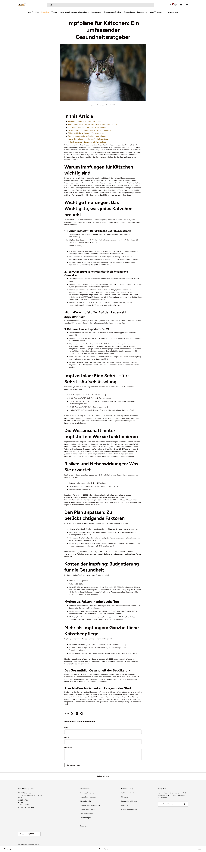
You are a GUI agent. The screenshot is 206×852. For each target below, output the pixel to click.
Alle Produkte (33, 12)
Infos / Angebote (156, 12)
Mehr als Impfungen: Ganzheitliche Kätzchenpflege (87, 142)
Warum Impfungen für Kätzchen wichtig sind (84, 121)
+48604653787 (23, 805)
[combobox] (100, 5)
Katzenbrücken (129, 12)
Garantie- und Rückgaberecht (91, 805)
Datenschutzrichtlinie (87, 809)
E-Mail (66, 737)
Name (66, 727)
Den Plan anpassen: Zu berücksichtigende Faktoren (87, 136)
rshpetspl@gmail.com (26, 807)
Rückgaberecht (85, 801)
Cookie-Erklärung (86, 813)
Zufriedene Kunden (128, 793)
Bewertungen (173, 12)
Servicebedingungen (87, 793)
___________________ (88, 822)
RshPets (24, 844)
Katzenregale (96, 12)
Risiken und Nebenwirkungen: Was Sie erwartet (86, 133)
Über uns (124, 797)
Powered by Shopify (33, 844)
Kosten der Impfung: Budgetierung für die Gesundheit (88, 139)
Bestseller (45, 12)
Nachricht (124, 805)
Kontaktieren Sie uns (129, 801)
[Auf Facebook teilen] (77, 713)
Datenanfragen (85, 818)
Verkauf (54, 12)
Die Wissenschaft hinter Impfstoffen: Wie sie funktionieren (89, 130)
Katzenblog (84, 826)
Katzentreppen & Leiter (112, 12)
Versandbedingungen (88, 797)
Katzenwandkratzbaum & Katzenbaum (74, 12)
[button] (187, 5)
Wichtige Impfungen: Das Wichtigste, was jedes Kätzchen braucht (92, 124)
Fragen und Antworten (129, 809)
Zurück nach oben (103, 776)
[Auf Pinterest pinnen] (81, 713)
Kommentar (68, 747)
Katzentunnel (142, 12)
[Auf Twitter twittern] (72, 713)
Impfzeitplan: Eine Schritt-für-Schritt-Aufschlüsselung (88, 127)
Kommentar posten (73, 765)
